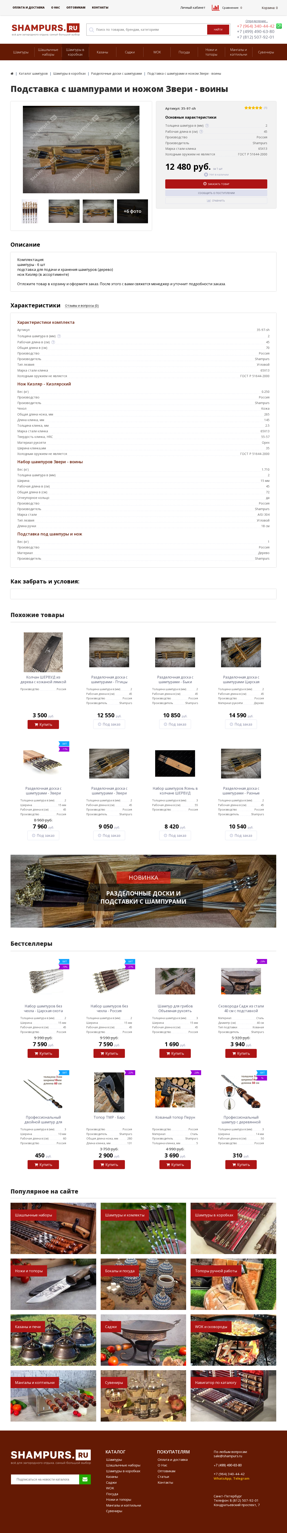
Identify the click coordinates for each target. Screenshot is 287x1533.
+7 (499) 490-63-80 (255, 31)
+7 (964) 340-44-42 (255, 26)
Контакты (100, 7)
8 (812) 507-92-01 (244, 1500)
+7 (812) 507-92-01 (255, 37)
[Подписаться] (85, 1479)
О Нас (55, 7)
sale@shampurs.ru (228, 1456)
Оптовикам (75, 7)
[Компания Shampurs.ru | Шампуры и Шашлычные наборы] (12, 73)
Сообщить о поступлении (216, 193)
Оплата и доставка (29, 7)
